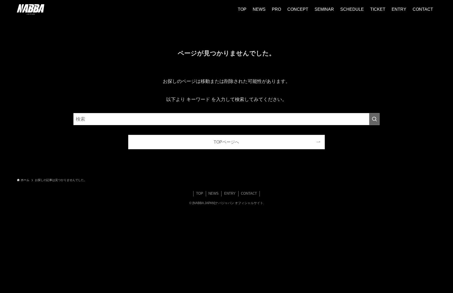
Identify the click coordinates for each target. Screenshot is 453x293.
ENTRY (230, 193)
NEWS (213, 193)
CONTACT (249, 193)
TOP (199, 193)
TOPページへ (226, 142)
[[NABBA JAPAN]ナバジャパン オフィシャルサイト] (30, 9)
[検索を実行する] (374, 119)
